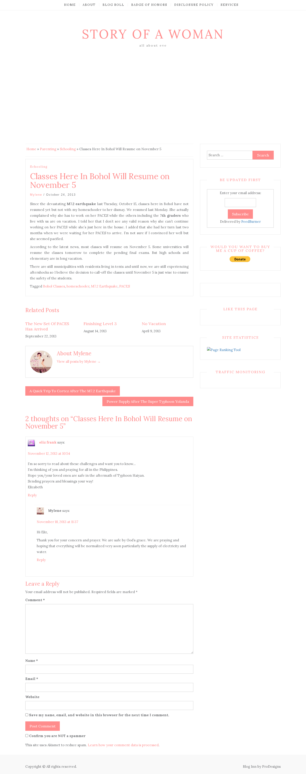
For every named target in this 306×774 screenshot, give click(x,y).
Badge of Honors (149, 4)
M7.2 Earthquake (104, 286)
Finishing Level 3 (100, 323)
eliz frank (47, 442)
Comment (35, 600)
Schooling (68, 149)
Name (31, 660)
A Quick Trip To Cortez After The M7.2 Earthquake (73, 391)
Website (32, 697)
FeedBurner (251, 221)
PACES (124, 286)
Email (31, 679)
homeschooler (78, 286)
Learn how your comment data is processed (123, 745)
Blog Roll (113, 4)
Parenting (48, 149)
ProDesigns (271, 766)
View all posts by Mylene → (79, 361)
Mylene (36, 194)
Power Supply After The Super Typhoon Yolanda (148, 401)
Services (230, 4)
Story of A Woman (153, 34)
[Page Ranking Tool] (224, 349)
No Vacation (154, 323)
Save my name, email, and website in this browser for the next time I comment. (99, 715)
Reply (32, 495)
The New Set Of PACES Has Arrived (47, 326)
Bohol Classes (54, 286)
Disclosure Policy (194, 4)
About (89, 4)
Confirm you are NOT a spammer (57, 736)
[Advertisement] (153, 82)
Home (70, 4)
